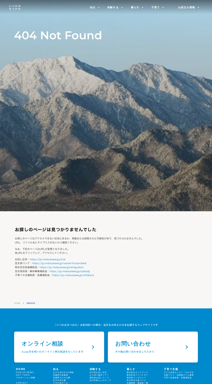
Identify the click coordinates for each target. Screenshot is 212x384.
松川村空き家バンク (136, 380)
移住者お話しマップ (99, 377)
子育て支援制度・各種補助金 (178, 377)
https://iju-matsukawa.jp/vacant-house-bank (59, 263)
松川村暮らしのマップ (100, 380)
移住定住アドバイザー (137, 375)
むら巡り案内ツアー (99, 375)
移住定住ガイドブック (137, 372)
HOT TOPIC (23, 375)
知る (93, 7)
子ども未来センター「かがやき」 (180, 372)
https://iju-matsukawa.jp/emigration (62, 267)
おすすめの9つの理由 (63, 372)
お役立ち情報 (186, 7)
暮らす (135, 7)
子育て (155, 7)
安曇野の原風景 (60, 375)
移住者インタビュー (136, 377)
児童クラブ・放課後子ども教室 (179, 375)
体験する (113, 7)
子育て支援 (171, 369)
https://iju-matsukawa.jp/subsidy (70, 271)
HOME (17, 303)
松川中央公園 (59, 380)
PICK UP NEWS (25, 372)
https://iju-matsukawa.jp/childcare (73, 275)
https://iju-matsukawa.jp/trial (47, 259)
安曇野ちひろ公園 (61, 377)
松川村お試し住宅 (98, 372)
